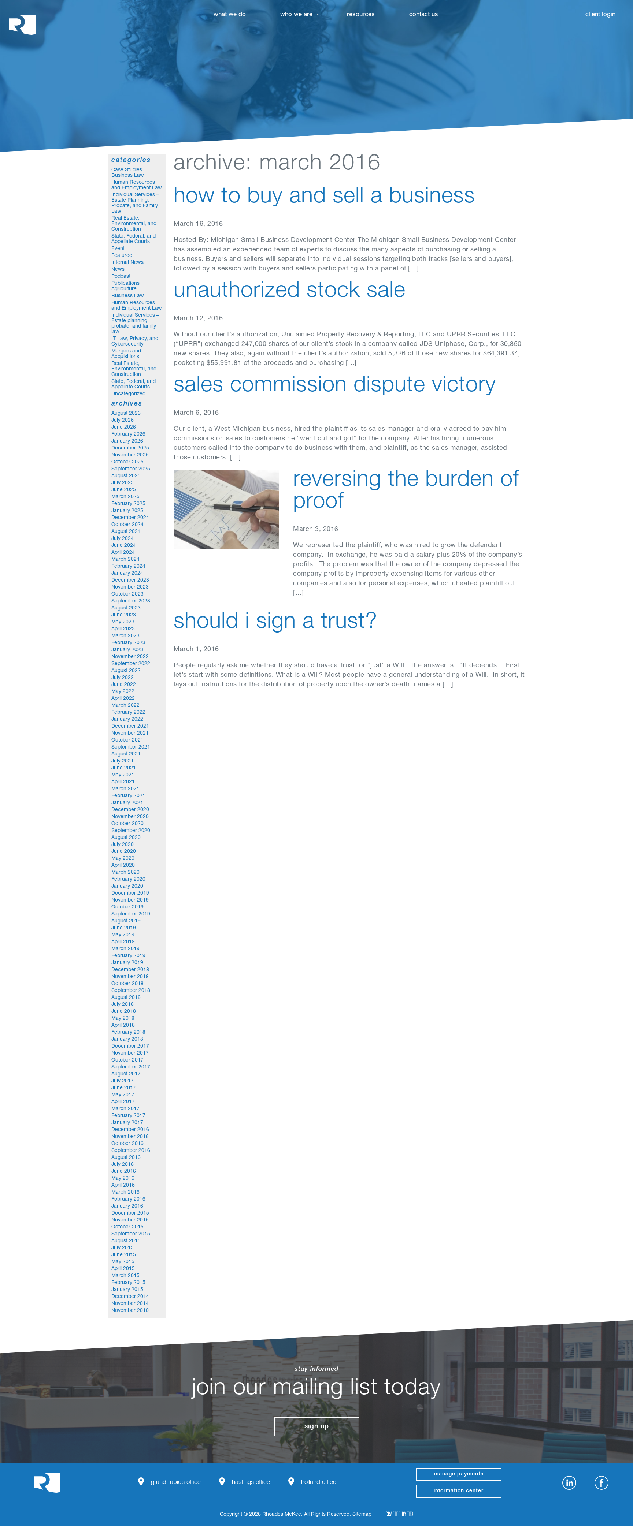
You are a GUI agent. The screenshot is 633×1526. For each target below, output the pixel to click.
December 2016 (130, 1130)
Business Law (127, 175)
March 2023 (125, 636)
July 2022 (122, 677)
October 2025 (127, 462)
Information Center (459, 1491)
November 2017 (130, 1053)
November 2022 (130, 657)
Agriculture (124, 289)
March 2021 (125, 789)
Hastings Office (251, 1483)
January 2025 (127, 511)
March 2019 (125, 949)
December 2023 (130, 580)
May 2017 (122, 1095)
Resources (361, 15)
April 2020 (123, 865)
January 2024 (127, 573)
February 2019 (128, 956)
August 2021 (126, 754)
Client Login (600, 15)
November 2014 (130, 1303)
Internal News (127, 262)
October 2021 (127, 740)
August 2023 (126, 608)
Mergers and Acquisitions (126, 354)
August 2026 (126, 413)
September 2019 (130, 914)
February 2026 (128, 434)
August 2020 (126, 837)
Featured (121, 255)
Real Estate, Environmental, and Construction (133, 224)
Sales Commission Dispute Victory (335, 387)
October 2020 (127, 824)
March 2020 (125, 872)
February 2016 (128, 1199)
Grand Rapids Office (176, 1483)
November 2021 (130, 733)
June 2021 (123, 768)
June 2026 (123, 427)
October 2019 (127, 907)
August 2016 (126, 1157)
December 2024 (130, 518)
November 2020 (130, 817)
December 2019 (130, 893)
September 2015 (130, 1234)
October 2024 (127, 524)
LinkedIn (569, 1483)
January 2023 (127, 650)
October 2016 (127, 1143)
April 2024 (123, 552)
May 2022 (122, 691)
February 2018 (128, 1032)
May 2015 (122, 1262)
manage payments (459, 1474)
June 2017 (123, 1088)
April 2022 (123, 698)
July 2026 (122, 420)
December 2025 (130, 448)
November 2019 (130, 900)
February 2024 (128, 566)
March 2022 (125, 705)
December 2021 (130, 726)
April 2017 (123, 1102)
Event (118, 248)
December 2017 (130, 1046)
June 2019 (123, 928)
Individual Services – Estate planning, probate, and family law (135, 324)
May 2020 (122, 858)
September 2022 (130, 664)
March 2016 (125, 1192)
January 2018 (127, 1039)
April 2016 (123, 1185)
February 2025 (128, 504)
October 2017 (127, 1060)
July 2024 (122, 538)
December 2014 (130, 1296)
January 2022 (127, 719)
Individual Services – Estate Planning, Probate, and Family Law (135, 203)
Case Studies (126, 170)
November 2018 (130, 977)
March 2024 (125, 559)
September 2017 (130, 1067)
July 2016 (122, 1164)
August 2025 (126, 476)
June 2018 (123, 1011)
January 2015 (127, 1289)
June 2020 (123, 851)
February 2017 (128, 1116)
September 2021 (130, 747)
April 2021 (123, 782)
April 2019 (123, 942)
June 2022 (123, 684)
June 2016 (123, 1171)
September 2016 (130, 1150)
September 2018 (130, 990)
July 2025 (122, 483)
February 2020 (128, 879)
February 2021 (128, 796)
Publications (125, 283)
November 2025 (130, 455)
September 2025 (130, 469)
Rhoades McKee (22, 24)
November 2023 (130, 587)
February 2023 (128, 643)
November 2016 (130, 1136)
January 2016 (127, 1206)
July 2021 (122, 761)
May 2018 (122, 1018)
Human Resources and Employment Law (136, 185)
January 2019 (127, 963)
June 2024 (123, 545)
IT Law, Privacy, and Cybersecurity (134, 341)
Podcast (120, 276)
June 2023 (123, 615)
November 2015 (130, 1220)
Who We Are (296, 15)
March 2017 (125, 1109)
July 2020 (122, 844)
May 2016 (122, 1178)
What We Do (230, 15)
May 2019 (122, 935)
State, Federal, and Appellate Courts (133, 239)
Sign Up (316, 1427)
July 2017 (122, 1081)
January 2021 (127, 803)
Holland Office (318, 1483)
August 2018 (126, 997)
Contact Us (423, 15)
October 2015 (127, 1227)
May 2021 (122, 775)
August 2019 (126, 921)
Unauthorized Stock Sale (290, 292)
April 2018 (123, 1025)
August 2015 (126, 1241)
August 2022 (126, 671)
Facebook (601, 1483)
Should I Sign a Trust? (275, 623)
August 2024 (126, 531)
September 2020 (130, 830)
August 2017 (126, 1074)
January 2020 (127, 886)
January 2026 (127, 441)
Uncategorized (128, 394)
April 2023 (123, 629)
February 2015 (128, 1283)
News (118, 269)
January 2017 (127, 1123)
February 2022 (128, 712)
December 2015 (130, 1213)
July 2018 (122, 1004)
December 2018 (130, 970)
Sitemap (361, 1514)
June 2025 (123, 490)
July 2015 (122, 1248)
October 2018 (127, 983)
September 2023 (130, 601)
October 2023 (127, 594)
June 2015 (123, 1255)
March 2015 (125, 1276)
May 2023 (122, 622)
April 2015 (123, 1269)
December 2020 (130, 810)
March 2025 (125, 497)
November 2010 (130, 1310)
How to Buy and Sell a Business (324, 198)
